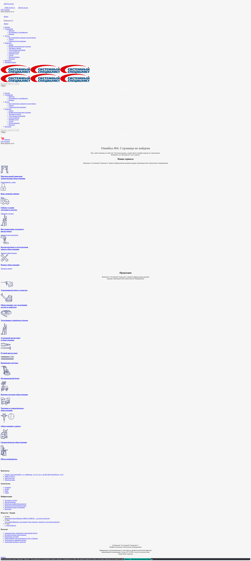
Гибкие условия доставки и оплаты (9, 209)
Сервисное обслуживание (17, 41)
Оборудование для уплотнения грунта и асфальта (21, 538)
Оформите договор (7, 213)
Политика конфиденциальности (15, 504)
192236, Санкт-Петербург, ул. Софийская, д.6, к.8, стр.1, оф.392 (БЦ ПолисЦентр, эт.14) (34, 474)
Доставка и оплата (15, 48)
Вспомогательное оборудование (15, 535)
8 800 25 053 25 (10, 476)
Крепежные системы (12, 536)
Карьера (11, 34)
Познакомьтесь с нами (8, 182)
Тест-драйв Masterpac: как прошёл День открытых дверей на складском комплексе (32, 522)
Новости (11, 30)
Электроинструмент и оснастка (15, 542)
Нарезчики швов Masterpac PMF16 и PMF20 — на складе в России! (27, 518)
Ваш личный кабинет (10, 194)
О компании (9, 29)
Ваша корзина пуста (7, 11)
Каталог (7, 27)
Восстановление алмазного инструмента (22, 37)
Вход (2, 197)
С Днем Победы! (10, 525)
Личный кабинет (10, 62)
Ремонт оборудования (10, 265)
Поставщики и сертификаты (18, 32)
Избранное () (8, 20)
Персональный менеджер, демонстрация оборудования (13, 177)
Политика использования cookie (15, 505)
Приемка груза (14, 53)
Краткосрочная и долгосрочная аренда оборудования (14, 248)
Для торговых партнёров (17, 50)
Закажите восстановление (9, 235)
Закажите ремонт (6, 268)
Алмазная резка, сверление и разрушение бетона (21, 533)
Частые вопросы (14, 57)
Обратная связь (10, 480)
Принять (127, 559)
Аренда (11, 39)
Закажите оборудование (9, 253)
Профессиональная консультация (20, 46)
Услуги (7, 36)
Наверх (3, 557)
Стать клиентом (14, 52)
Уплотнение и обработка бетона (15, 540)
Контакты (8, 60)
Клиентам (8, 43)
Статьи (11, 55)
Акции (11, 45)
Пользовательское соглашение (15, 507)
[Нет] (152, 559)
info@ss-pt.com (9, 4)
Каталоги (12, 59)
